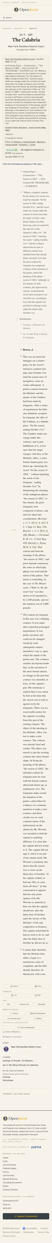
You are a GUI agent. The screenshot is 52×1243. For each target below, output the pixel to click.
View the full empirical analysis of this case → (23, 164)
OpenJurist (7, 28)
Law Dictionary (9, 1165)
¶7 (21, 356)
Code (5, 1161)
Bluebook (41, 1004)
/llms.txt (6, 1204)
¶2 (21, 192)
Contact (44, 1228)
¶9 (21, 949)
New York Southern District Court (26, 46)
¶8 (21, 614)
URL (8, 1004)
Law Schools (8, 1175)
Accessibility (30, 1228)
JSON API (7, 1208)
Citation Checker (10, 1190)
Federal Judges (9, 1168)
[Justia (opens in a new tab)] (36, 1147)
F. (26, 28)
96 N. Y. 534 (29, 547)
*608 (14, 530)
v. (37, 542)
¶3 (22, 319)
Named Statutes (10, 1179)
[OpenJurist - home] (26, 9)
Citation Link (24, 1004)
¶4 (21, 324)
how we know (17, 153)
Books (5, 1186)
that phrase (8, 1080)
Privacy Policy (9, 1236)
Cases (5, 1158)
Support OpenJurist (26, 1216)
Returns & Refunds (11, 1232)
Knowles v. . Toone (27, 145)
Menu (9, 18)
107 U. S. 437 (38, 522)
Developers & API (10, 1201)
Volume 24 (18, 28)
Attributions (28, 1232)
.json (15, 1094)
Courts (6, 1172)
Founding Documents (12, 1182)
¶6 (21, 349)
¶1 (21, 171)
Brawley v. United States (25, 142)
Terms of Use (43, 1232)
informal (6, 1077)
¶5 (21, 334)
